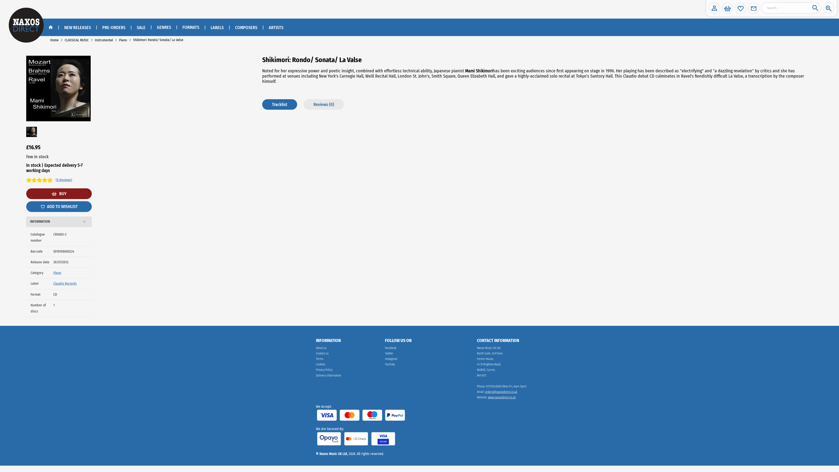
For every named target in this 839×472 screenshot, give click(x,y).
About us (321, 348)
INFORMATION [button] (40, 221)
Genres (164, 27)
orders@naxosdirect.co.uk (501, 392)
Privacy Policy (324, 370)
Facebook (390, 348)
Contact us (322, 353)
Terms (319, 359)
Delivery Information (328, 375)
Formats (190, 27)
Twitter (389, 353)
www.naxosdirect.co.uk (502, 397)
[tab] (59, 222)
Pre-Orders (113, 27)
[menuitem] (164, 27)
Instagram (391, 359)
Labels (217, 27)
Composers (246, 27)
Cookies (320, 364)
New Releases (77, 27)
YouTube (390, 364)
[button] (714, 8)
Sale (141, 27)
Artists (276, 27)
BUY (62, 193)
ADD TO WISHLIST (62, 206)
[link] (54, 40)
